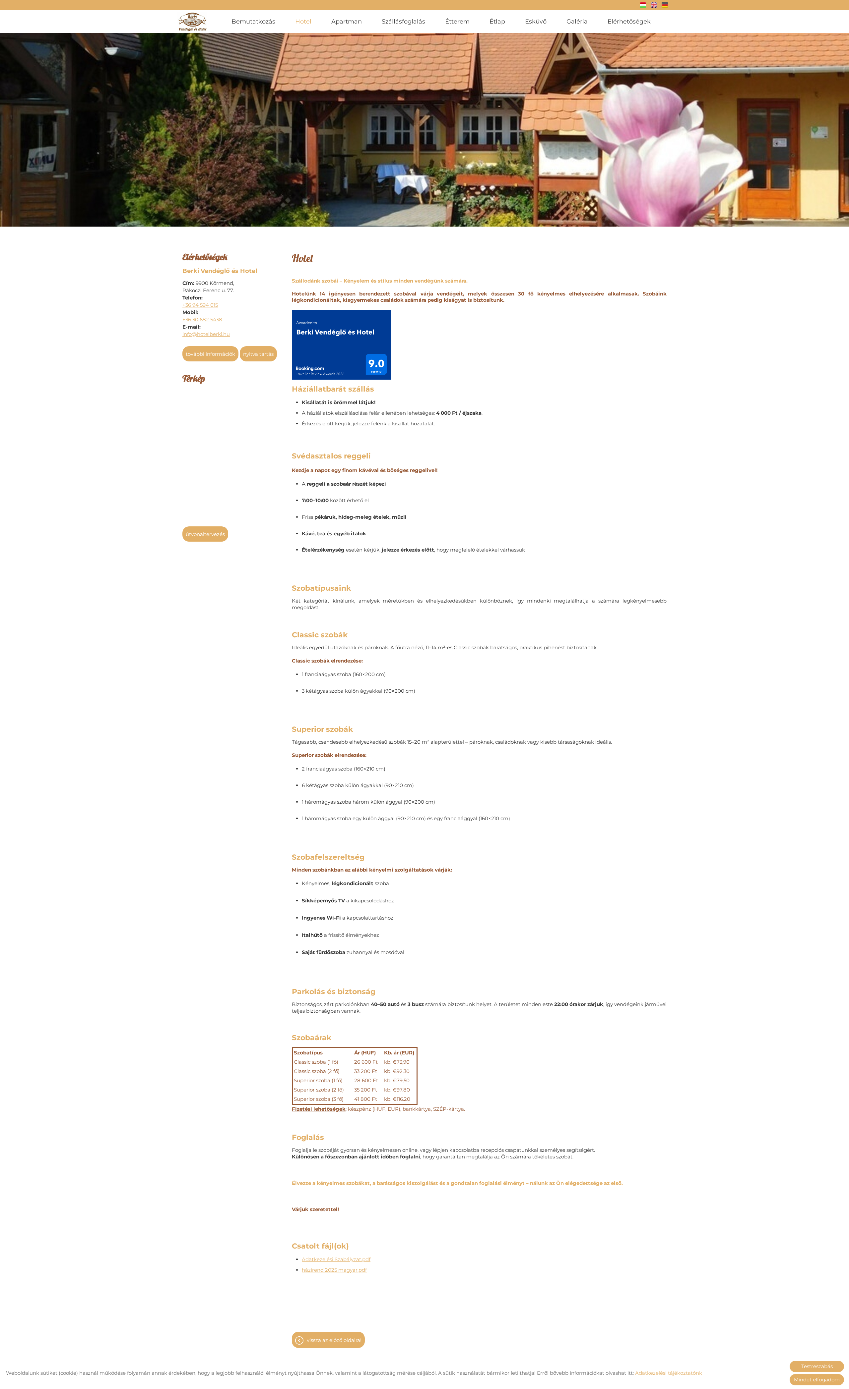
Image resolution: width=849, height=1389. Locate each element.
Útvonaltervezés (205, 534)
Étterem (457, 21)
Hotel (303, 21)
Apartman (346, 21)
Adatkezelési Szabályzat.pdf (336, 1259)
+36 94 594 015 (200, 305)
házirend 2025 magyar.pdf (334, 1270)
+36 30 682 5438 (202, 319)
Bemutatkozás (253, 21)
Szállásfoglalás (403, 21)
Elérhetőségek (629, 21)
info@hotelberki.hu (206, 334)
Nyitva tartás (258, 354)
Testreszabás (817, 1366)
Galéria (577, 21)
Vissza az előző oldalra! (334, 1340)
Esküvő (536, 21)
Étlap (497, 21)
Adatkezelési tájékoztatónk (668, 1373)
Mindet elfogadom (817, 1379)
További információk (210, 354)
